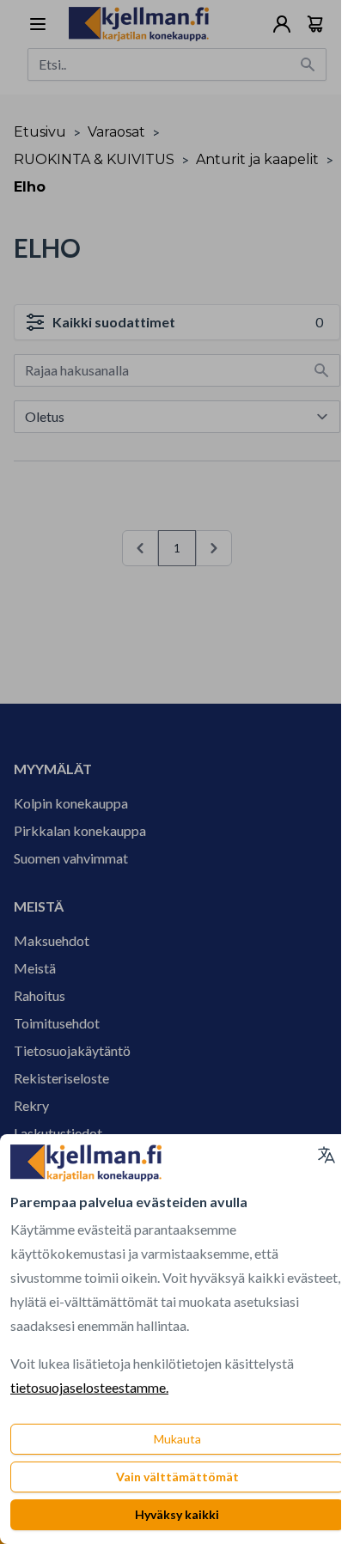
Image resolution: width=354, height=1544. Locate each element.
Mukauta (177, 1438)
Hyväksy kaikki (177, 1514)
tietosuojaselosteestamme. (89, 1387)
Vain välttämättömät (177, 1476)
